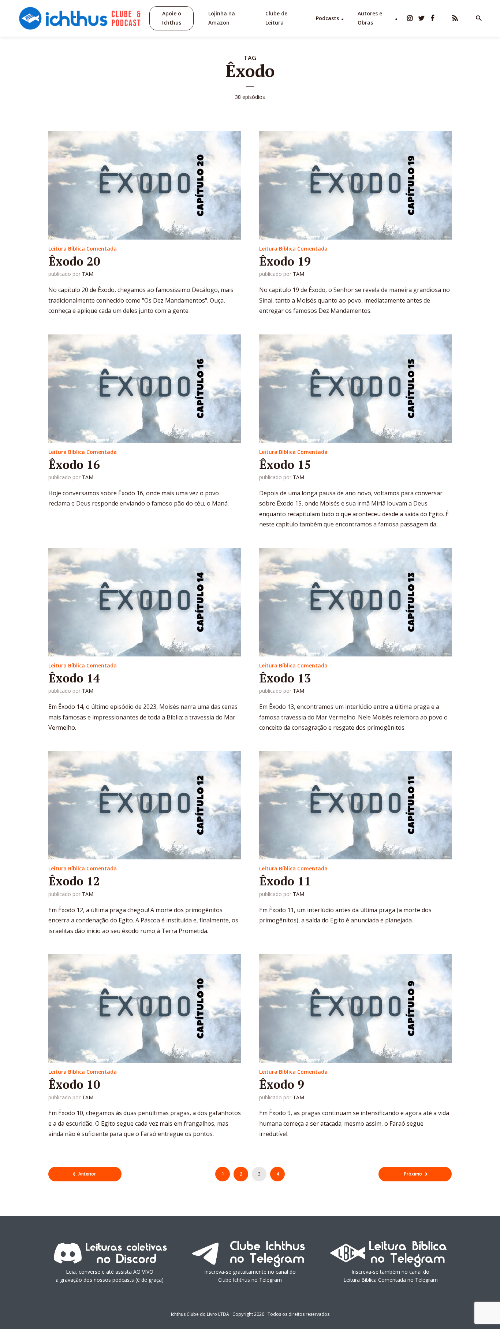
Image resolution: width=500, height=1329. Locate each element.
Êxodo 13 (285, 678)
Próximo (413, 1174)
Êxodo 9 (281, 1084)
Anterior (87, 1174)
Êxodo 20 (74, 261)
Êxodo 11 (285, 881)
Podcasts (327, 18)
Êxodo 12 (74, 881)
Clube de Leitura (276, 18)
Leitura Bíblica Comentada (82, 248)
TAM (87, 273)
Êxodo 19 (285, 261)
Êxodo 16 (74, 464)
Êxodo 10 (74, 1084)
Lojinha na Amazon (221, 18)
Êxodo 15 (285, 464)
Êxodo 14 (74, 678)
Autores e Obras (370, 18)
